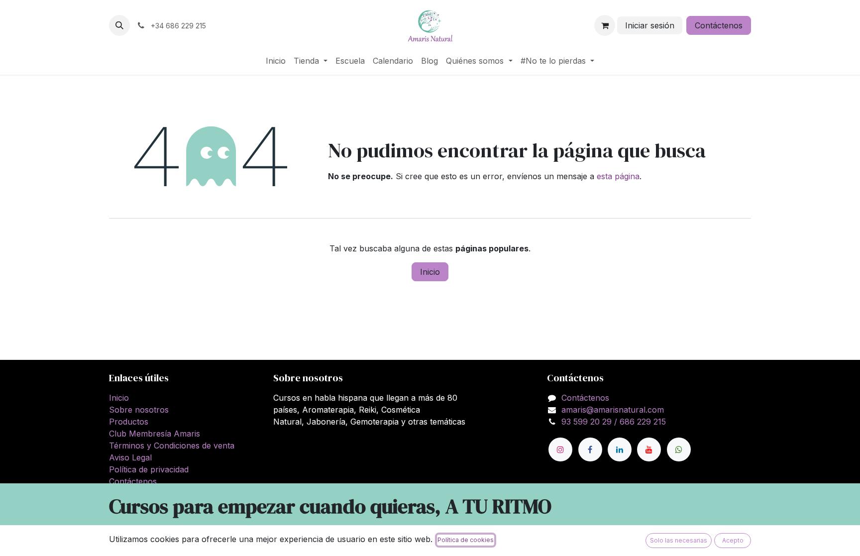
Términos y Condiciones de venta (171, 445)
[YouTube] (649, 449)
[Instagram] (560, 449)
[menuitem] (276, 61)
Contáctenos (719, 25)
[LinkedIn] (620, 449)
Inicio (430, 272)
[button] (119, 25)
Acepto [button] (733, 540)
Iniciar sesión (649, 25)
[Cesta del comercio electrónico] (604, 25)
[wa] (679, 449)
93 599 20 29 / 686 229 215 (613, 422)
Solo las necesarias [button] (678, 540)
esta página (618, 176)
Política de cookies (465, 540)
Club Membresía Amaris (154, 434)
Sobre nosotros (139, 410)
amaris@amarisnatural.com (612, 410)
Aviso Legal (130, 457)
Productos (128, 422)
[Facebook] (590, 449)
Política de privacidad (149, 469)
